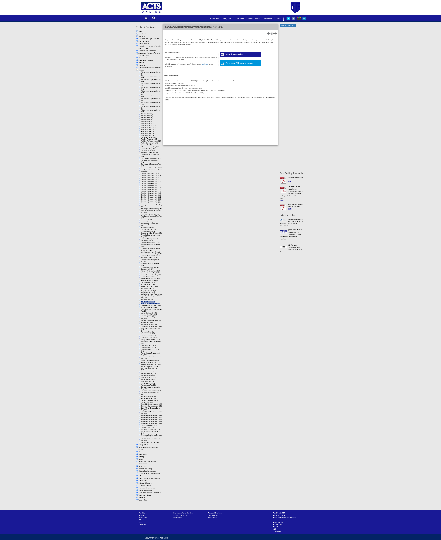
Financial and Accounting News (183, 513)
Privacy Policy (212, 518)
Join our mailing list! (287, 25)
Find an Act (214, 19)
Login (279, 18)
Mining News (177, 518)
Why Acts (227, 19)
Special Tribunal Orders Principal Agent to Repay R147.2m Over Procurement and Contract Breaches (291, 234)
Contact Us (142, 524)
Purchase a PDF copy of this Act (239, 63)
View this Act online (234, 54)
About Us (142, 513)
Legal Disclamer (213, 515)
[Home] (146, 18)
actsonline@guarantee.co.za (287, 518)
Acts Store (239, 19)
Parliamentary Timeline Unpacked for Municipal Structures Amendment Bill (291, 221)
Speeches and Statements (181, 515)
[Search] (154, 18)
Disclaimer (205, 64)
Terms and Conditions (215, 513)
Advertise (268, 19)
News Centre (254, 19)
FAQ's (140, 522)
